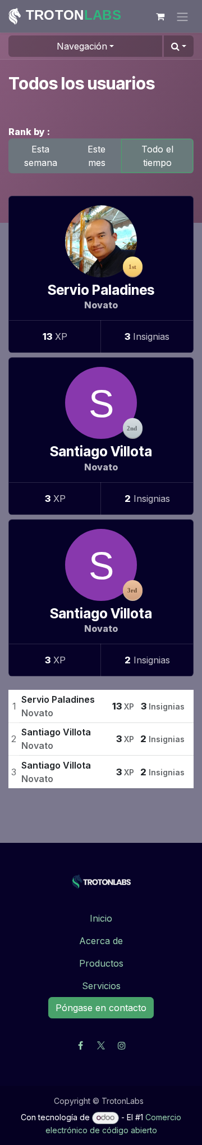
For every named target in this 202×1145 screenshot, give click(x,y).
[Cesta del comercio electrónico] (160, 16)
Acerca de (101, 940)
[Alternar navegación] (182, 16)
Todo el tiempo (157, 155)
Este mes (96, 155)
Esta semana (40, 155)
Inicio (101, 918)
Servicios (101, 985)
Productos (101, 963)
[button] (179, 46)
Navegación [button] (82, 46)
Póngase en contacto (101, 1007)
